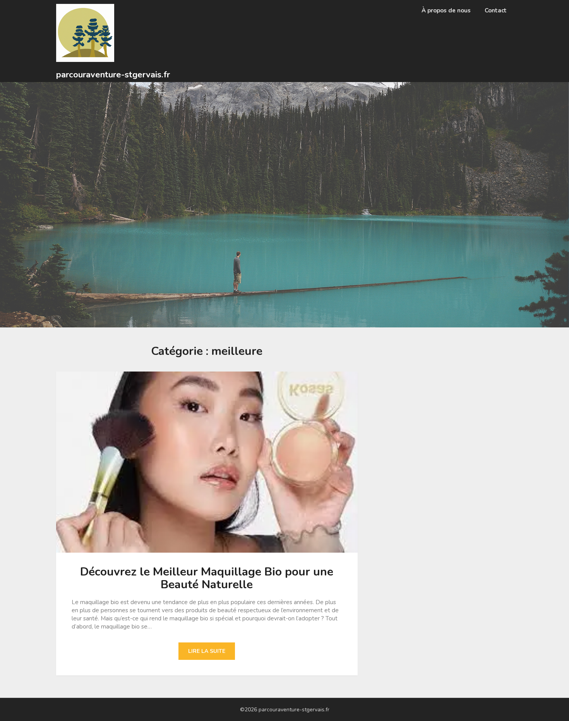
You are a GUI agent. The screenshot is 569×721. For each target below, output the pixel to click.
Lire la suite (206, 651)
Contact (496, 10)
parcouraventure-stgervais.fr (113, 74)
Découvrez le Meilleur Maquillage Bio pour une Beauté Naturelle (206, 578)
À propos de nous (446, 10)
